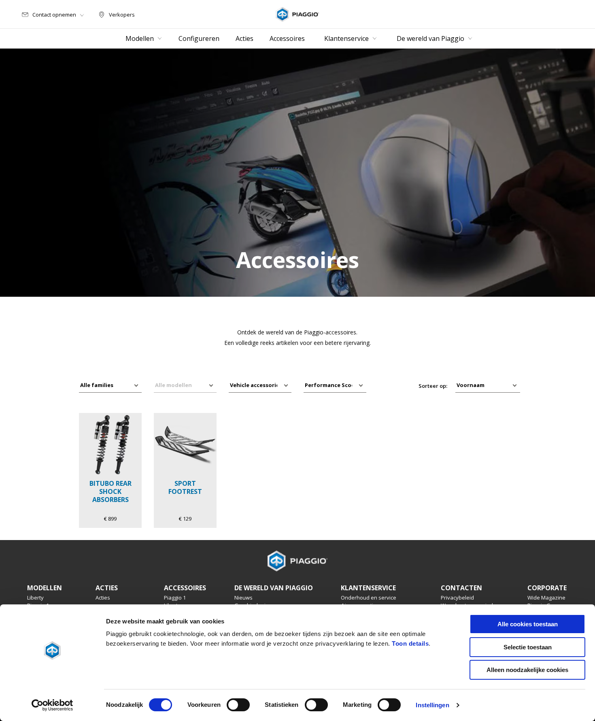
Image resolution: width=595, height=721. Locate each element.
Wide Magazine (546, 597)
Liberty (35, 597)
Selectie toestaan (528, 647)
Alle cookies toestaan (527, 624)
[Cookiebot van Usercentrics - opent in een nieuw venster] (52, 705)
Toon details (410, 643)
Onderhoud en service (368, 597)
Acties (103, 597)
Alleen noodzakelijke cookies (527, 669)
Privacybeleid (457, 597)
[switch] (238, 704)
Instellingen (432, 705)
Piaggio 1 (175, 597)
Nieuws (243, 597)
